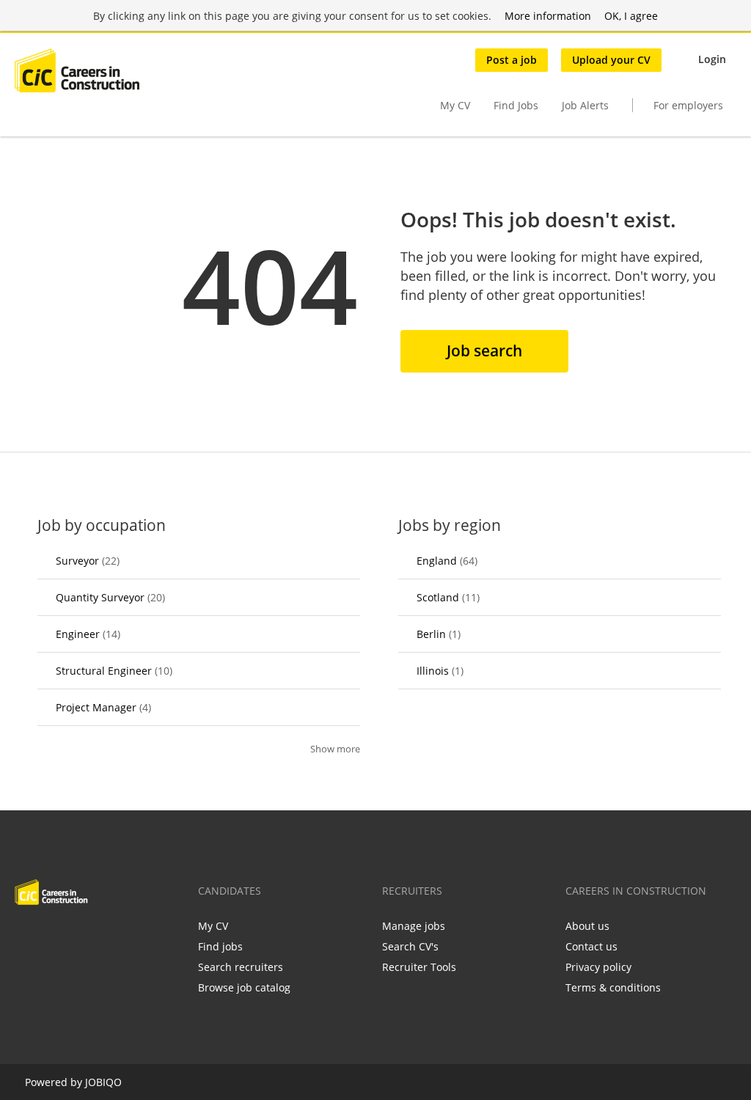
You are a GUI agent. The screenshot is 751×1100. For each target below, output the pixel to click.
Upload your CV (611, 60)
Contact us (591, 946)
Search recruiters (240, 967)
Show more (335, 749)
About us (587, 926)
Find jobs (220, 946)
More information (548, 16)
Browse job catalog (244, 987)
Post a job (511, 60)
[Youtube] (119, 936)
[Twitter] (49, 936)
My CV (455, 105)
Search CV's (410, 946)
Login (712, 59)
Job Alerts (585, 105)
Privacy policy (598, 967)
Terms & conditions (613, 987)
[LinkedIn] (73, 936)
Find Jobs (516, 105)
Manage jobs (413, 926)
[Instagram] (98, 936)
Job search (484, 350)
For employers (688, 105)
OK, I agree (631, 16)
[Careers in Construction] (77, 70)
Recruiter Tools (419, 967)
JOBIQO (103, 1082)
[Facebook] (25, 936)
